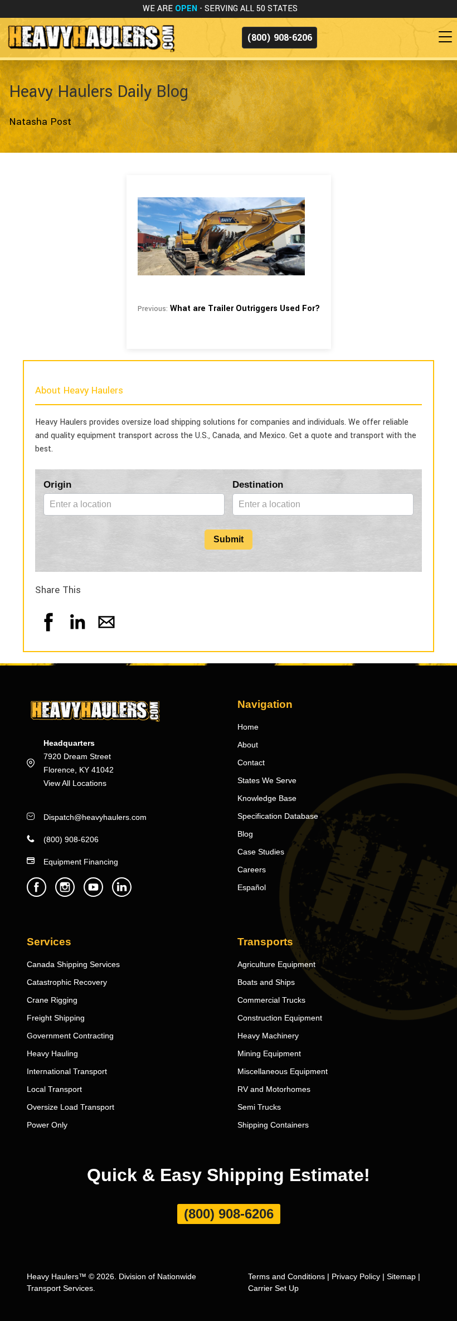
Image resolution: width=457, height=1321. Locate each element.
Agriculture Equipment (276, 964)
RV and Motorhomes (273, 1089)
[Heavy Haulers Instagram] (65, 894)
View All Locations (74, 783)
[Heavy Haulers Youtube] (93, 894)
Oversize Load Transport (70, 1107)
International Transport (67, 1071)
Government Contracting (70, 1035)
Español (251, 887)
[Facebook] (48, 633)
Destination (257, 484)
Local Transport (54, 1089)
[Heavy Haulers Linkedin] (122, 894)
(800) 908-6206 (279, 37)
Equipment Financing (80, 861)
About (247, 744)
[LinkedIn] (77, 633)
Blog (245, 833)
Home (248, 726)
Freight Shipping (56, 1017)
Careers (251, 869)
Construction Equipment (279, 1017)
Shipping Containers (273, 1124)
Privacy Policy (356, 1276)
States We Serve (266, 780)
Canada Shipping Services (73, 964)
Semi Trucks (259, 1107)
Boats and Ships (266, 982)
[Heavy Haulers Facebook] (36, 894)
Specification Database (277, 816)
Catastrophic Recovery (67, 982)
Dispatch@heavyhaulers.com (95, 817)
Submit (228, 539)
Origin (57, 484)
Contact (251, 762)
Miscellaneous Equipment (282, 1071)
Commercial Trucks (271, 999)
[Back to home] (90, 37)
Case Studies (260, 851)
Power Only (47, 1124)
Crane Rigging (52, 999)
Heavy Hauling (52, 1053)
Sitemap (401, 1276)
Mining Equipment (269, 1053)
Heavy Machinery (268, 1035)
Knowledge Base (266, 798)
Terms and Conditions (286, 1276)
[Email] (106, 633)
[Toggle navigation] (447, 37)
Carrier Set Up (273, 1288)
